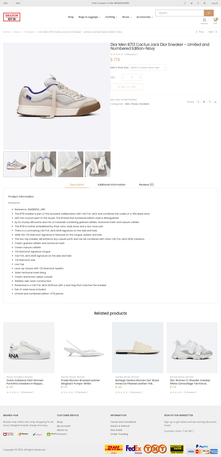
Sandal (64, 376)
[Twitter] (204, 101)
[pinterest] (204, 3)
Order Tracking (119, 434)
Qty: (112, 77)
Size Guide (116, 430)
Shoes (125, 17)
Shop (71, 17)
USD (5, 3)
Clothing (110, 17)
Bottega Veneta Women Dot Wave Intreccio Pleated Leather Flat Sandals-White (137, 383)
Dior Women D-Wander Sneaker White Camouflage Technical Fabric (190, 383)
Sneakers (30, 31)
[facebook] (185, 3)
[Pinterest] (209, 101)
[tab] (77, 185)
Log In (215, 3)
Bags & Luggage (88, 17)
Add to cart (128, 87)
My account (64, 426)
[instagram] (198, 3)
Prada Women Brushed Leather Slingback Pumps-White (80, 381)
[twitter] (191, 3)
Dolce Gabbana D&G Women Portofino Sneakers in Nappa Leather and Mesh (24, 383)
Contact (62, 434)
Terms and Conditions (123, 422)
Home (6, 31)
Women (29, 376)
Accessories (144, 17)
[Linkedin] (215, 101)
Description (77, 184)
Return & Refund (119, 426)
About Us (62, 430)
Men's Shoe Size (119, 67)
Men (127, 104)
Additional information (111, 184)
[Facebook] (198, 101)
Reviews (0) (146, 184)
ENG (18, 3)
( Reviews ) (130, 54)
